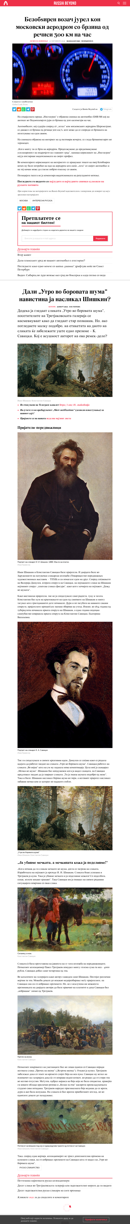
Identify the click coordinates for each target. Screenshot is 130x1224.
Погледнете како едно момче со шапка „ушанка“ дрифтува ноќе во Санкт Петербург (61, 268)
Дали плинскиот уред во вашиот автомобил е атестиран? (51, 260)
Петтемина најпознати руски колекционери (43, 1180)
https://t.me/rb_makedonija (74, 405)
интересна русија (42, 201)
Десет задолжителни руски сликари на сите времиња (49, 1190)
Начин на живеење (39, 41)
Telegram (107, 109)
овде (32, 1197)
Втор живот (24, 255)
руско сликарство (30, 1168)
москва (24, 201)
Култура (52, 307)
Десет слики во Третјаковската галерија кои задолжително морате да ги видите (65, 1185)
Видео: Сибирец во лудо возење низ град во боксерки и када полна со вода (61, 275)
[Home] (6, 3)
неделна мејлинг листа (58, 418)
